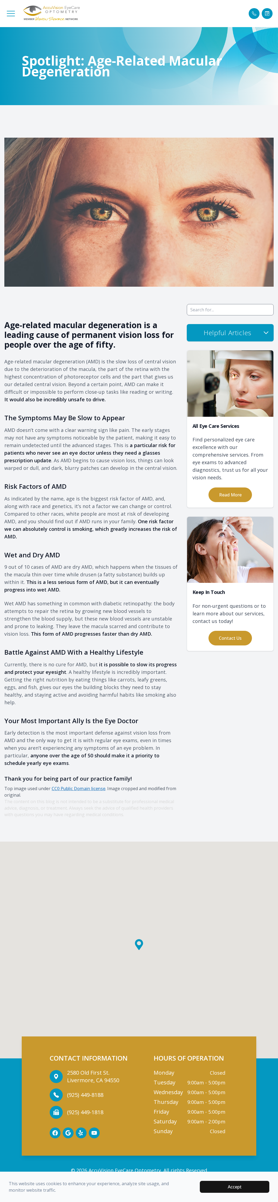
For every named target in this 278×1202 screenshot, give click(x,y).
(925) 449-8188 (85, 1094)
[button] (10, 13)
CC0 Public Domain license (78, 788)
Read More (230, 495)
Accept (235, 1187)
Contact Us (230, 638)
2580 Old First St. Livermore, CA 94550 (93, 1076)
